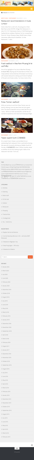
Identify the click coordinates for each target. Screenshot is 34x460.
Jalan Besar (8, 169)
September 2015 (7, 410)
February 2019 (6, 316)
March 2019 (6, 312)
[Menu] (32, 445)
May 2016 (5, 380)
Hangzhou (7, 167)
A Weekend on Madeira (9, 249)
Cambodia (14, 165)
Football (27, 165)
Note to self (4, 18)
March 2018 (6, 338)
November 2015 (7, 403)
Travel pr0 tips (6, 214)
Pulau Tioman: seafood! (10, 102)
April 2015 (5, 429)
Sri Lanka (17, 176)
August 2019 (6, 297)
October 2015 (6, 406)
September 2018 (7, 331)
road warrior (21, 173)
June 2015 (5, 421)
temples (29, 176)
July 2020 (5, 274)
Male (15, 171)
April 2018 (5, 335)
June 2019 (5, 304)
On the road (6, 199)
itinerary (3, 169)
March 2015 (6, 433)
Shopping (25, 173)
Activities (5, 188)
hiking (11, 167)
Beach (7, 165)
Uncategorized (6, 218)
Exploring (5, 191)
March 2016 (6, 387)
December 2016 (7, 354)
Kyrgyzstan (27, 169)
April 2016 (5, 384)
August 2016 (6, 369)
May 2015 (5, 425)
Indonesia (24, 167)
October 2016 (6, 361)
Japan (12, 169)
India (20, 167)
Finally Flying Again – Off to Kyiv (11, 245)
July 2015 (5, 418)
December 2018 (7, 323)
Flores (21, 165)
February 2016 (6, 391)
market (19, 171)
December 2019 (7, 289)
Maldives (11, 171)
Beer (11, 165)
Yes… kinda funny (7, 222)
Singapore (6, 175)
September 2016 (7, 365)
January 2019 (6, 320)
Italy (29, 167)
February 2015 (6, 437)
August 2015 (6, 414)
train (9, 178)
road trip (16, 173)
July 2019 (5, 301)
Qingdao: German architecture (10, 232)
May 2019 (5, 308)
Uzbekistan (14, 178)
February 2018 (6, 342)
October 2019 (6, 293)
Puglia (27, 171)
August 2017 (6, 346)
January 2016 (6, 395)
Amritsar (3, 165)
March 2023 (6, 270)
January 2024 (6, 267)
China (18, 165)
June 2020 (5, 278)
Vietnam (21, 178)
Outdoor (5, 203)
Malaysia (6, 171)
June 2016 (5, 376)
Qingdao (7, 173)
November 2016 (7, 357)
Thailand (4, 178)
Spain (13, 176)
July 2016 (5, 372)
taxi (27, 176)
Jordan (16, 169)
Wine (24, 178)
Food (24, 165)
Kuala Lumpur (21, 169)
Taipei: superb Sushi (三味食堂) (13, 138)
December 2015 (7, 399)
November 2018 (7, 327)
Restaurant (12, 18)
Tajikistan (23, 176)
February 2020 (6, 282)
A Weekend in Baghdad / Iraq (10, 242)
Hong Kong (16, 167)
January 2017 (6, 350)
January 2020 (6, 286)
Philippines (23, 171)
